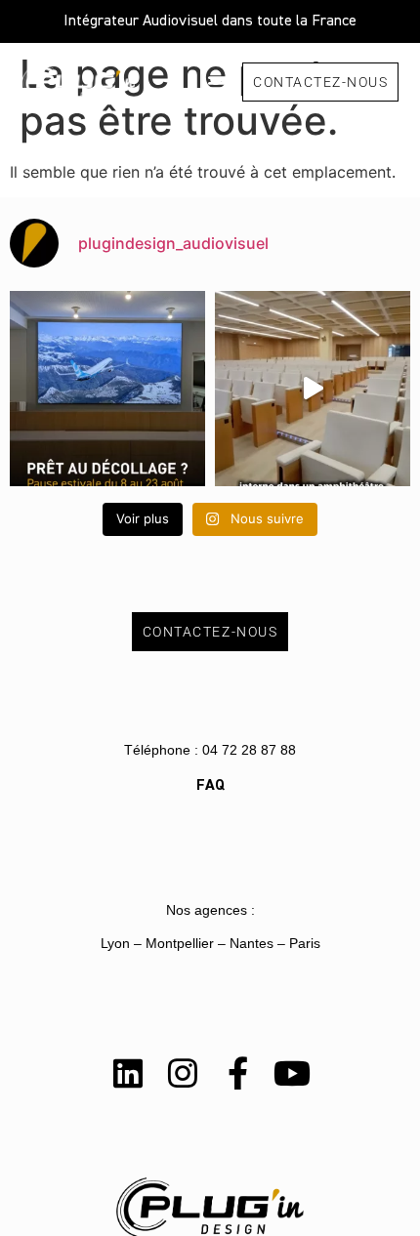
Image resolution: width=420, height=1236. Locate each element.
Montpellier (180, 943)
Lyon (115, 943)
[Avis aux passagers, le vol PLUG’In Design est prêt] (107, 388)
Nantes (251, 943)
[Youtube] (292, 1073)
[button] (217, 81)
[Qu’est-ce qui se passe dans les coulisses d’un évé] (312, 388)
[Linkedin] (128, 1073)
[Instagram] (182, 1073)
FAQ (210, 786)
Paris (304, 943)
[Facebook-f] (237, 1073)
